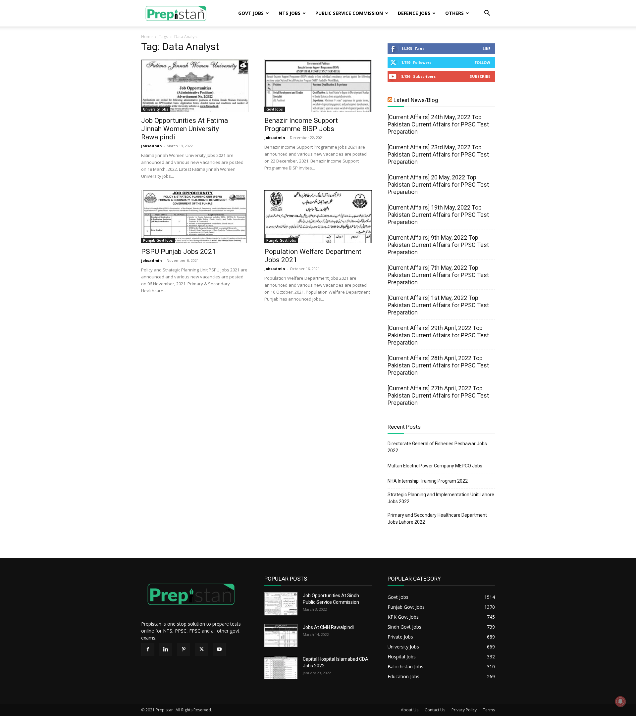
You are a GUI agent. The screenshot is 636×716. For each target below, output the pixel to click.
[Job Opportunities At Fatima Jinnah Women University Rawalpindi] (194, 85)
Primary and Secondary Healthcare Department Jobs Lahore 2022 (437, 518)
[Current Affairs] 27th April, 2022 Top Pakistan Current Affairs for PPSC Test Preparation (438, 395)
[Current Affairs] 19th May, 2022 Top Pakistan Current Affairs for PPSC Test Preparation (438, 214)
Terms (489, 710)
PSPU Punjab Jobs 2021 (178, 252)
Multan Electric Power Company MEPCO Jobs (435, 465)
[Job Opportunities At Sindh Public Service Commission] (280, 603)
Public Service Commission (349, 13)
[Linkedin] (165, 649)
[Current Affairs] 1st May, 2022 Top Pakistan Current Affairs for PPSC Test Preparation (438, 305)
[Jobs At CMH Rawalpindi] (280, 635)
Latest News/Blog (416, 100)
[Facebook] (147, 649)
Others (454, 13)
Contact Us (435, 710)
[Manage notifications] (620, 701)
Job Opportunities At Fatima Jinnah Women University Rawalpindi (184, 129)
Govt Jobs (251, 13)
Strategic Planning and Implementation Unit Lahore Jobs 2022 (441, 498)
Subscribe (480, 76)
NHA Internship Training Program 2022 (428, 481)
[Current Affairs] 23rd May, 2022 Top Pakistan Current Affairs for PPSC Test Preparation (438, 154)
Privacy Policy (464, 710)
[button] (487, 14)
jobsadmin (151, 145)
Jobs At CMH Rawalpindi (328, 627)
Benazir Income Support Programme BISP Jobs (301, 125)
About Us (409, 710)
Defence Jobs (414, 13)
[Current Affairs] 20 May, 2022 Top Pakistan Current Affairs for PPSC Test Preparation (438, 184)
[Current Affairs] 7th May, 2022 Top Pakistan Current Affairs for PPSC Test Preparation (438, 275)
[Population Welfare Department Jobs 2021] (318, 216)
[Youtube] (219, 649)
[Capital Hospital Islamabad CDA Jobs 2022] (280, 667)
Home (147, 36)
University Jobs (155, 109)
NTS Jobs (289, 13)
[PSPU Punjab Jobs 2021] (194, 216)
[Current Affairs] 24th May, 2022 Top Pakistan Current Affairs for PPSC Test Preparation (438, 124)
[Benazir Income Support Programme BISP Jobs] (318, 85)
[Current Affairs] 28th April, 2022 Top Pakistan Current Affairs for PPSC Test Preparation (438, 365)
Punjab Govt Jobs (158, 240)
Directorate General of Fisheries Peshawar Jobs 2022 (437, 447)
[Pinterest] (183, 649)
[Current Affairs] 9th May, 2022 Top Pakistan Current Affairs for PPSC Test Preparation (438, 245)
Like (486, 48)
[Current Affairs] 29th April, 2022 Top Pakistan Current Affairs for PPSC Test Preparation (438, 335)
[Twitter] (201, 649)
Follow (482, 62)
